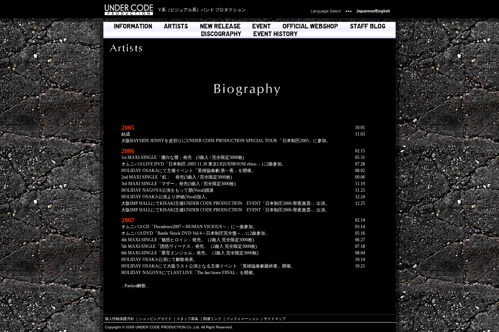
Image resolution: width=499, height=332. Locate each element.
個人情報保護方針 (119, 319)
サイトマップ (275, 319)
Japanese (365, 11)
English (383, 11)
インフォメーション (242, 319)
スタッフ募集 (187, 319)
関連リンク (212, 319)
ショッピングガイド (155, 319)
